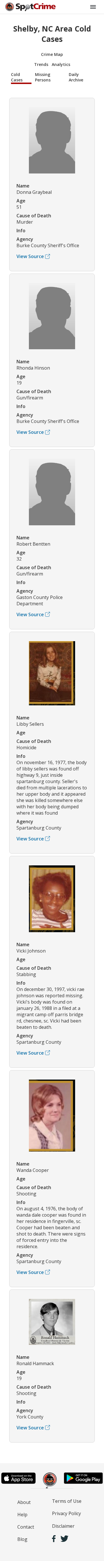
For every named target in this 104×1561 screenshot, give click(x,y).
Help (22, 1514)
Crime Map (52, 54)
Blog (22, 1539)
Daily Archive (76, 77)
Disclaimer (63, 1526)
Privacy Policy (66, 1513)
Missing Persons (43, 77)
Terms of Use (66, 1501)
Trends (41, 64)
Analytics (61, 64)
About (24, 1502)
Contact (25, 1527)
